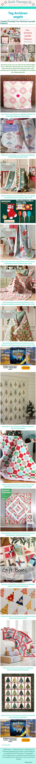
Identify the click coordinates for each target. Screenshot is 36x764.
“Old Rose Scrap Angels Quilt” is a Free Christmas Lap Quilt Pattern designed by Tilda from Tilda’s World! (18, 156)
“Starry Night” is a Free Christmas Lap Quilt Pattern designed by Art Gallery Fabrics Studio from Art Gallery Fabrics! (18, 115)
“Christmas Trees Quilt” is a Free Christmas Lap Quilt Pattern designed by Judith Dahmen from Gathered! (18, 669)
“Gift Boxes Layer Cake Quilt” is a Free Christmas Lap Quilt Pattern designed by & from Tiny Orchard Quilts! (18, 585)
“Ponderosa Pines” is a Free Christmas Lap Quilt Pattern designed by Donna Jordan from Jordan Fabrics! (18, 716)
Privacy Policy (28, 762)
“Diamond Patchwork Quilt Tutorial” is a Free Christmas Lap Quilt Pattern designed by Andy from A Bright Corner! (18, 534)
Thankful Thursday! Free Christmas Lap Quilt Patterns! (17, 22)
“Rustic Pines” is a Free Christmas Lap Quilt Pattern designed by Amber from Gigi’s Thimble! (18, 427)
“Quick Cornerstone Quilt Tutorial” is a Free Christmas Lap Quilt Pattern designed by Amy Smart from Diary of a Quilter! (18, 485)
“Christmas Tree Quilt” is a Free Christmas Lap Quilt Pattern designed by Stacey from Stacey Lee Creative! (18, 617)
